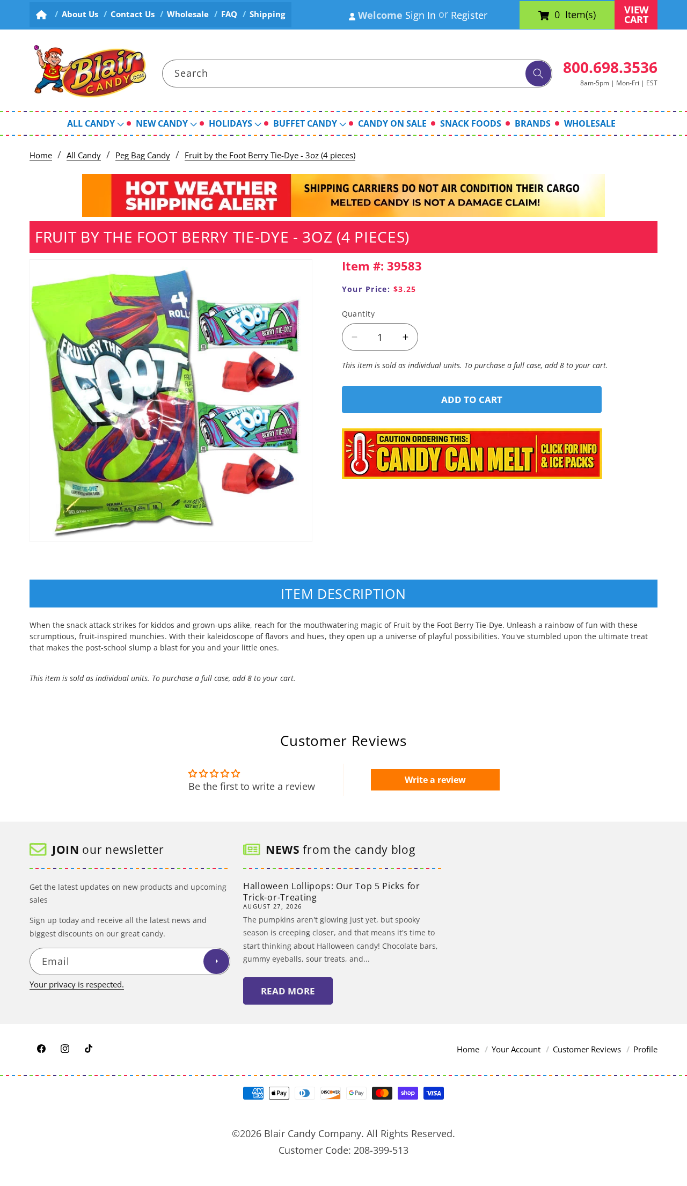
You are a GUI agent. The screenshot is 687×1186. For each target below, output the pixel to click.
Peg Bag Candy (142, 155)
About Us (80, 14)
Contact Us (133, 14)
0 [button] (557, 15)
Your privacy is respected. (77, 984)
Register (469, 15)
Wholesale (188, 14)
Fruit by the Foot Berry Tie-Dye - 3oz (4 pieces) (270, 155)
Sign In (420, 15)
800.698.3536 (610, 67)
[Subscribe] (216, 962)
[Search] (538, 73)
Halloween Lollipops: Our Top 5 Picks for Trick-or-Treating (331, 892)
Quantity (358, 314)
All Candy (84, 155)
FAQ (229, 14)
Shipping (267, 14)
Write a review (435, 780)
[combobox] (357, 73)
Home (41, 155)
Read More (288, 991)
